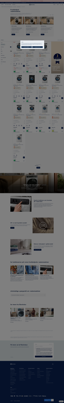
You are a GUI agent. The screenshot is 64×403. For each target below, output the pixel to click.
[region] (32, 44)
